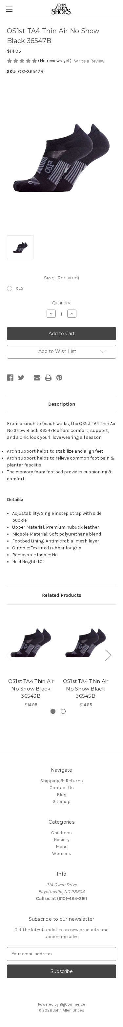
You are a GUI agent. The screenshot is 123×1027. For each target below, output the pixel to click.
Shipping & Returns (61, 781)
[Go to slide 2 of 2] (63, 711)
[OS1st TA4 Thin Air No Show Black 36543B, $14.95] (31, 643)
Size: (61, 277)
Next (107, 655)
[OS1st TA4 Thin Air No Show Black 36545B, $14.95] (86, 643)
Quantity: (61, 302)
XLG (19, 288)
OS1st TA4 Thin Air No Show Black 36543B (31, 688)
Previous (8, 655)
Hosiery (62, 839)
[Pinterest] (59, 377)
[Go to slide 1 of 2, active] (53, 711)
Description (61, 404)
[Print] (48, 377)
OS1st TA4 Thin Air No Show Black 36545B (86, 688)
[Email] (37, 377)
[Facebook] (10, 377)
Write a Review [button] (89, 61)
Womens (61, 853)
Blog (61, 794)
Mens (62, 846)
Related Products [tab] (61, 595)
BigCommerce (72, 1004)
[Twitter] (21, 377)
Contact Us (62, 787)
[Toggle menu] (9, 9)
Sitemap (62, 801)
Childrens (61, 833)
